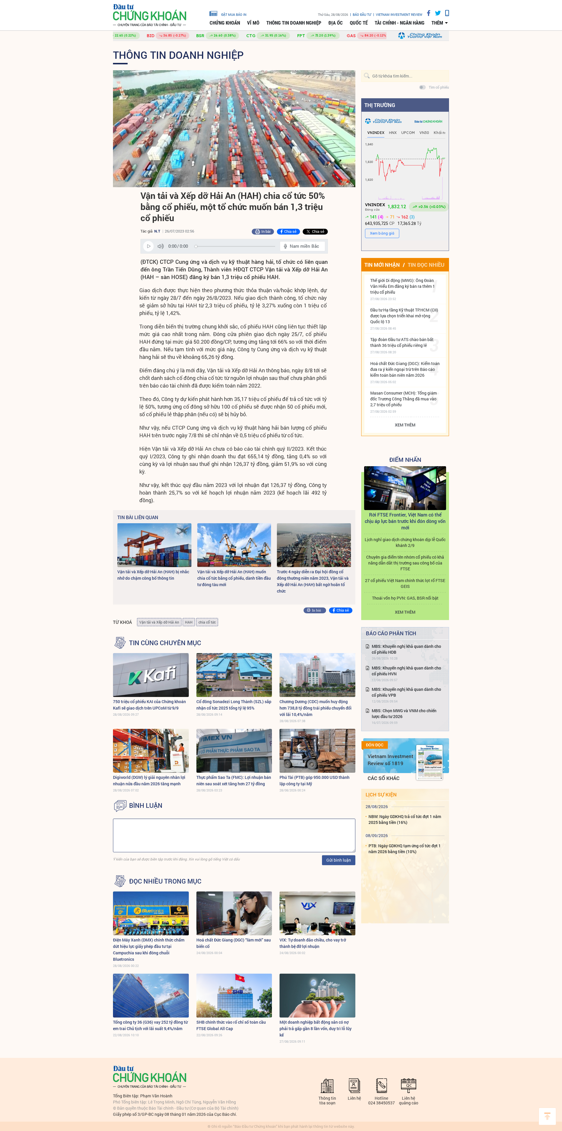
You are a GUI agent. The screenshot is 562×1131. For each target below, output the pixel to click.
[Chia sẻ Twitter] (436, 13)
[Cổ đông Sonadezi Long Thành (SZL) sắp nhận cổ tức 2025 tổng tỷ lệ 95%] (234, 675)
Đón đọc (374, 745)
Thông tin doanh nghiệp (293, 23)
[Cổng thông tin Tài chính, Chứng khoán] (149, 15)
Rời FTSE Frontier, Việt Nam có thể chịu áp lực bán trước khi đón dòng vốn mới (405, 521)
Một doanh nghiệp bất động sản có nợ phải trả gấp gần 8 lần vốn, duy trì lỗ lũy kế (316, 1028)
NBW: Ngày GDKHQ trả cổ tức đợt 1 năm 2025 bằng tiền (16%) (405, 819)
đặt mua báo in (233, 14)
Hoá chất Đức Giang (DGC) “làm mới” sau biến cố (233, 943)
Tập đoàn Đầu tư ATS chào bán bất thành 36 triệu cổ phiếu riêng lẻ (402, 342)
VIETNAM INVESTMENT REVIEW (399, 14)
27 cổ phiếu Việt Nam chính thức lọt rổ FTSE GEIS (405, 583)
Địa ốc (335, 23)
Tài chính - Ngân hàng (399, 23)
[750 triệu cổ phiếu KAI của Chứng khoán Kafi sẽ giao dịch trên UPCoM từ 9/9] (151, 675)
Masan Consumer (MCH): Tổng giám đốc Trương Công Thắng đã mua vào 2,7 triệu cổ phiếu (403, 398)
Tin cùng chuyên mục (165, 643)
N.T (157, 231)
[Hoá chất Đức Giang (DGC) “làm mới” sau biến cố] (234, 913)
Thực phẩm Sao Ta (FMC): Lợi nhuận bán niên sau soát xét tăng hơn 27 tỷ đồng (233, 780)
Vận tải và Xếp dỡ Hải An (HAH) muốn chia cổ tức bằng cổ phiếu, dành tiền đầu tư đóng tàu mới (234, 578)
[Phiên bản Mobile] (445, 13)
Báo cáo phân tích (391, 633)
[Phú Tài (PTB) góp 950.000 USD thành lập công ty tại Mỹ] (317, 751)
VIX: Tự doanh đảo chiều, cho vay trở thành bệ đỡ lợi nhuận (313, 943)
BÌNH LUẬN (145, 805)
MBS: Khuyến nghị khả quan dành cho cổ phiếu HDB (406, 649)
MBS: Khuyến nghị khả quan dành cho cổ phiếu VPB (406, 692)
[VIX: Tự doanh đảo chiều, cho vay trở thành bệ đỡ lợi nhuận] (317, 913)
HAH (189, 622)
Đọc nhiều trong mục (165, 881)
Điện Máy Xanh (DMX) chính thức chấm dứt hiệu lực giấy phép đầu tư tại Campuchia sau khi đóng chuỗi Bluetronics (148, 949)
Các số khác (384, 778)
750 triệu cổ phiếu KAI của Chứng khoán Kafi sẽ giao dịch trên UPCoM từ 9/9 (149, 705)
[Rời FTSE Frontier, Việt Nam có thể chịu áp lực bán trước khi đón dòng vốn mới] (405, 488)
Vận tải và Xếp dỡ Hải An (159, 622)
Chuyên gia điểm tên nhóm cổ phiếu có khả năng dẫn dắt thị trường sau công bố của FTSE (405, 562)
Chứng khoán (225, 23)
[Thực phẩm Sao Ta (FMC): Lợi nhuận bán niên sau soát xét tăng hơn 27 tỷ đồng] (234, 751)
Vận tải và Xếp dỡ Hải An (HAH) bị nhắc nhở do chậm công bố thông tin (153, 575)
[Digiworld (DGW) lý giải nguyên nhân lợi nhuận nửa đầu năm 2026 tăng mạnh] (151, 751)
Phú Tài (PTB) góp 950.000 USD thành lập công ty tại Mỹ (314, 780)
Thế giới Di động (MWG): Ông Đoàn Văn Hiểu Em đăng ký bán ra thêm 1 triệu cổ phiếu (402, 286)
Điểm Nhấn (405, 459)
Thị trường (379, 105)
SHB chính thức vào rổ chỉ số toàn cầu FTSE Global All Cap (231, 1025)
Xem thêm (405, 425)
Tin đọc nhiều (426, 264)
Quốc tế (359, 23)
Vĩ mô (253, 23)
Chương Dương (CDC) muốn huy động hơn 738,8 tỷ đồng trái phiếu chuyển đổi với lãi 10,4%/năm (316, 708)
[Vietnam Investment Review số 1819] (429, 762)
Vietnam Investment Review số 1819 (390, 760)
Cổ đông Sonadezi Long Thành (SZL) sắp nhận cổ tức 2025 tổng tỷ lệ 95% (233, 705)
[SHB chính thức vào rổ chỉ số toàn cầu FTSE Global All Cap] (234, 996)
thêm (437, 23)
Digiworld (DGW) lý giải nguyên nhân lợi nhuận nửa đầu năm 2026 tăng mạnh (149, 780)
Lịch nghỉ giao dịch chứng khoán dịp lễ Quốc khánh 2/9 (405, 542)
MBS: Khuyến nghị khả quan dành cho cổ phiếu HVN (406, 670)
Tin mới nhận (382, 264)
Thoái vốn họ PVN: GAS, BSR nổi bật (405, 598)
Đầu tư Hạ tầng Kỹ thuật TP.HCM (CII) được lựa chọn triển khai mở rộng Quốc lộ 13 (404, 315)
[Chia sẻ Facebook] (426, 13)
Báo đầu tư (362, 14)
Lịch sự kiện (381, 794)
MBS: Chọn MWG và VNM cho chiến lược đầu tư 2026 (404, 713)
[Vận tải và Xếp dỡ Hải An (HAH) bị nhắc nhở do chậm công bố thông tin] (154, 545)
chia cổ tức (207, 622)
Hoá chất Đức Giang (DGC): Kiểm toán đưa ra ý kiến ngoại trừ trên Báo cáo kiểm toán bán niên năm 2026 (405, 369)
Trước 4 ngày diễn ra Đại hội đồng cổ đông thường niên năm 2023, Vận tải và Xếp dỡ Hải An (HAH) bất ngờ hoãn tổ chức (313, 581)
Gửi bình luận (338, 860)
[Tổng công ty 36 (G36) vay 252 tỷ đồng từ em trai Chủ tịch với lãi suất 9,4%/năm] (151, 996)
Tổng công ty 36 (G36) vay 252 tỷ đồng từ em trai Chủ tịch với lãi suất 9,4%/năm (150, 1025)
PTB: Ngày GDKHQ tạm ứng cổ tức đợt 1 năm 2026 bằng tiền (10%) (405, 848)
